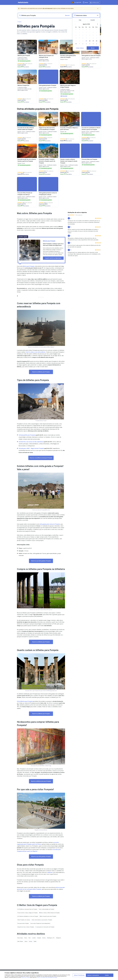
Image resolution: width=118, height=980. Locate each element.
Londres (34, 937)
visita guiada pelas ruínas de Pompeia (49, 524)
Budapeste (58, 937)
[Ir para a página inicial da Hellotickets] (23, 2)
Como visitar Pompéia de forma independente (40, 923)
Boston (44, 937)
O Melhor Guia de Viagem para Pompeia (37, 905)
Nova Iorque (20, 937)
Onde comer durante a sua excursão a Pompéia (42, 919)
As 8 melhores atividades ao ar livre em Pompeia (27, 916)
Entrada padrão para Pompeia (27, 435)
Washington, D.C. (51, 937)
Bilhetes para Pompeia (49, 241)
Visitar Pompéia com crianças (23, 919)
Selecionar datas (81, 15)
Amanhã (93, 20)
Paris (29, 937)
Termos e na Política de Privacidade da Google (47, 977)
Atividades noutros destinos (31, 933)
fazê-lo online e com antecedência (35, 352)
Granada (39, 937)
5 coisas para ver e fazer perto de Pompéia (45, 926)
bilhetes (50, 872)
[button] (27, 54)
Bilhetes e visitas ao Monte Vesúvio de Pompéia (49, 912)
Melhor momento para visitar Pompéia (48, 916)
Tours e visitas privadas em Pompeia (46, 909)
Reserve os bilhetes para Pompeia (41, 372)
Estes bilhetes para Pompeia (25, 701)
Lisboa (26, 941)
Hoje (80, 20)
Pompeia (19, 21)
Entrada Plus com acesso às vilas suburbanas (31, 441)
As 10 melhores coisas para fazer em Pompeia (27, 909)
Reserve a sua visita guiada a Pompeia (41, 560)
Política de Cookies (25, 977)
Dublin (35, 941)
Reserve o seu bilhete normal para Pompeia (41, 457)
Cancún (30, 941)
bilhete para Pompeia (28, 266)
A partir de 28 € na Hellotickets (53, 258)
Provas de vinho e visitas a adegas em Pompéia (27, 912)
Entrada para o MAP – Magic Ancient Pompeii (31, 448)
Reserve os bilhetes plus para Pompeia (41, 781)
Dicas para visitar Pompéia (23, 923)
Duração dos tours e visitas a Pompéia (25, 926)
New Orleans (20, 941)
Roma (25, 937)
